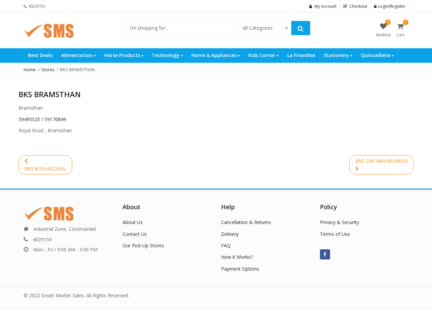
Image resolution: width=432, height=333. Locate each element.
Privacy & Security (339, 222)
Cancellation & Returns (246, 222)
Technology (166, 55)
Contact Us (135, 234)
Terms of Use (335, 234)
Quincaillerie (376, 55)
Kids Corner (262, 55)
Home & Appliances (214, 55)
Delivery (230, 234)
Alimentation (77, 55)
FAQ (226, 245)
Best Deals (40, 55)
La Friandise (301, 55)
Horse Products (122, 55)
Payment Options (240, 269)
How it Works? (236, 257)
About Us (133, 222)
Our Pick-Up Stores (143, 245)
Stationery (337, 55)
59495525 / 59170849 (42, 119)
